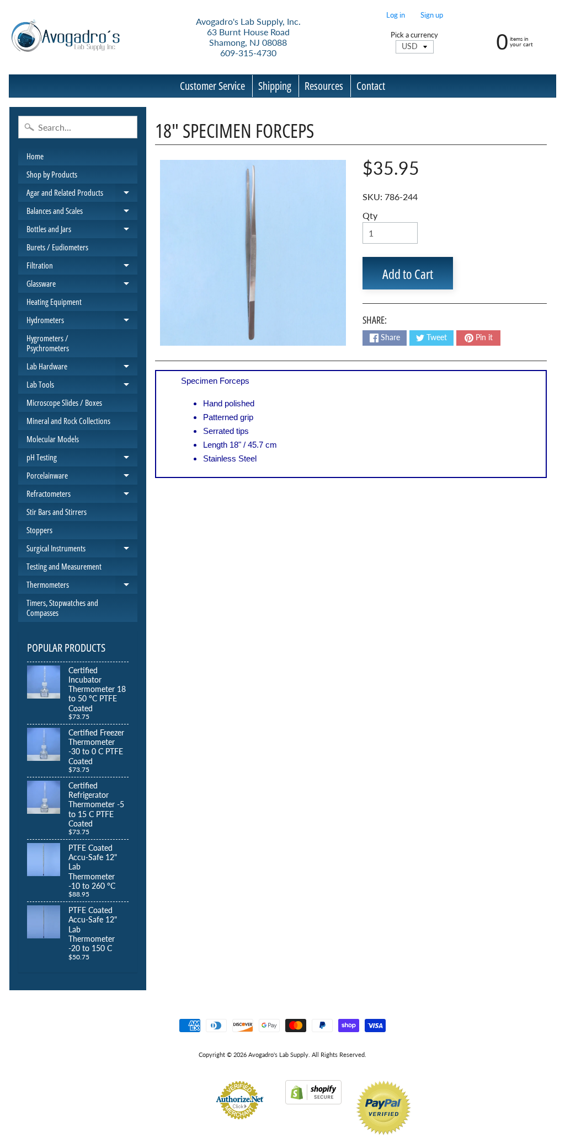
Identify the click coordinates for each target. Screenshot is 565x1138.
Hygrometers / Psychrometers (47, 342)
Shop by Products (51, 174)
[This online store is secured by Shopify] (313, 1097)
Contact (370, 85)
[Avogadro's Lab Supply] (65, 37)
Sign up (431, 15)
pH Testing (81, 459)
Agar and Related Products (81, 194)
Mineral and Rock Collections (68, 420)
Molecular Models (52, 438)
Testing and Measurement (64, 566)
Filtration (81, 267)
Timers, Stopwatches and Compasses (62, 607)
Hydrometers (81, 321)
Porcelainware (81, 477)
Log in (395, 15)
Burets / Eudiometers (57, 247)
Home (35, 156)
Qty (370, 215)
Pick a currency (414, 35)
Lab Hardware (81, 368)
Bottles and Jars (81, 230)
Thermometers (81, 586)
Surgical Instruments (81, 550)
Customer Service (212, 85)
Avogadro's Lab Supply (278, 1054)
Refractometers (81, 495)
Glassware (81, 285)
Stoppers (39, 529)
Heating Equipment (54, 301)
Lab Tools (81, 386)
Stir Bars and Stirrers (56, 511)
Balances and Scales (81, 212)
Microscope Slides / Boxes (64, 402)
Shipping (274, 85)
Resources (324, 85)
